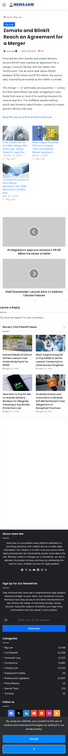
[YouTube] (34, 570)
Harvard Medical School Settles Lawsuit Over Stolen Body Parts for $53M (17, 360)
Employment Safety (14, 673)
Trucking (9, 693)
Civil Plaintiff (11, 652)
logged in (18, 317)
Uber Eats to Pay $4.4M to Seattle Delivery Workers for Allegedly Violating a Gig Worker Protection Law (17, 401)
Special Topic (11, 688)
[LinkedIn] (30, 570)
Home (8, 17)
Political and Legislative (16, 678)
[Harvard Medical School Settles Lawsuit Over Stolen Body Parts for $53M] (17, 343)
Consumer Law (12, 657)
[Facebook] (22, 570)
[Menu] (4, 6)
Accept (34, 738)
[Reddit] (38, 570)
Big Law (18, 17)
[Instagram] (42, 570)
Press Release (11, 683)
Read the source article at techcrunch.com (27, 117)
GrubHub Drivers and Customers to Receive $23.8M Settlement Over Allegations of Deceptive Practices (50, 401)
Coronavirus (10, 663)
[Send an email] (16, 51)
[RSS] (46, 570)
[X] (26, 570)
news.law (10, 51)
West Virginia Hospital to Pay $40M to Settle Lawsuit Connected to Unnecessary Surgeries (50, 360)
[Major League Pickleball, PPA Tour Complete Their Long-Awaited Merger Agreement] (45, 133)
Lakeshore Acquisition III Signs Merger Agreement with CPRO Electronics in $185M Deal (16, 186)
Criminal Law (11, 668)
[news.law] (21, 4)
